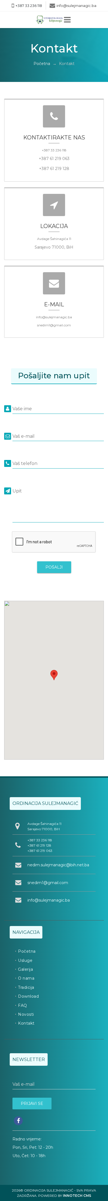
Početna (42, 63)
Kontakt (26, 1023)
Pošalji (54, 567)
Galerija (25, 969)
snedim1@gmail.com (47, 882)
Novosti (26, 1014)
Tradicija (26, 987)
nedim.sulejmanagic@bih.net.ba (58, 864)
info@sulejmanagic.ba (76, 5)
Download (28, 996)
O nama (26, 978)
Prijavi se (32, 1103)
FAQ (22, 1005)
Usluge (25, 960)
